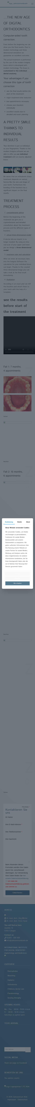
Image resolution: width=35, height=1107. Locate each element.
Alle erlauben (18, 583)
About (28, 522)
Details (19, 522)
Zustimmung (9, 522)
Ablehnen (17, 574)
